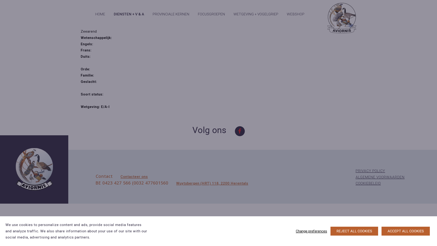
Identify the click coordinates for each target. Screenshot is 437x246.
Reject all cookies (354, 231)
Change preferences (311, 231)
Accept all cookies (405, 231)
